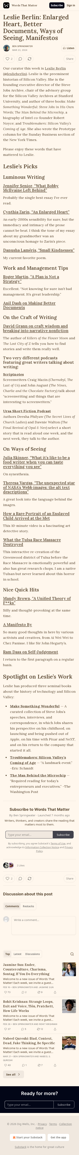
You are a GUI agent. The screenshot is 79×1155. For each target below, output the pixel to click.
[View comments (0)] (20, 59)
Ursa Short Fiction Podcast (27, 411)
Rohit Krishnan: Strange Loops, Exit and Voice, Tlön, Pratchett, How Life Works (28, 1006)
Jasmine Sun (46, 987)
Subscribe (57, 5)
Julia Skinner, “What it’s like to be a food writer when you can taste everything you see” (36, 462)
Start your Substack (29, 1137)
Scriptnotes (13, 374)
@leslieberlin (15, 74)
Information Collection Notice (42, 847)
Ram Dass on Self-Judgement (30, 652)
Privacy (42, 1124)
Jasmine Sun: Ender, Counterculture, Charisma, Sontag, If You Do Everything (26, 969)
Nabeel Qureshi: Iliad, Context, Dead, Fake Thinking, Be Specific (29, 1040)
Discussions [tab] (32, 954)
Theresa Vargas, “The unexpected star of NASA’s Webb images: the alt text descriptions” (39, 487)
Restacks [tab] (28, 906)
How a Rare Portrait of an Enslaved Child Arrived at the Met (36, 516)
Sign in (71, 5)
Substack (20, 1147)
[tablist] (19, 906)
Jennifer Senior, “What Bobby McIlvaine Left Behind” (31, 188)
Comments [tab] (12, 906)
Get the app (58, 1137)
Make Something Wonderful (35, 706)
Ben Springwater (22, 46)
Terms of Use (58, 843)
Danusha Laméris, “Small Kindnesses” (38, 250)
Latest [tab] (17, 954)
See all (11, 1074)
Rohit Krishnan (48, 1024)
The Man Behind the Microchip (38, 775)
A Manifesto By (17, 624)
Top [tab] (7, 954)
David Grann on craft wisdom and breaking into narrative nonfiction (35, 328)
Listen (70, 48)
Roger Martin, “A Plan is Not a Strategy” (31, 279)
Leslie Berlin (55, 68)
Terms (53, 1124)
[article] (39, 978)
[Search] (72, 954)
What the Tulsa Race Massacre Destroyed (32, 542)
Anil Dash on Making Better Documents (29, 305)
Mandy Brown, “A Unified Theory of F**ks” (37, 600)
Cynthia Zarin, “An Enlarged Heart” (36, 212)
